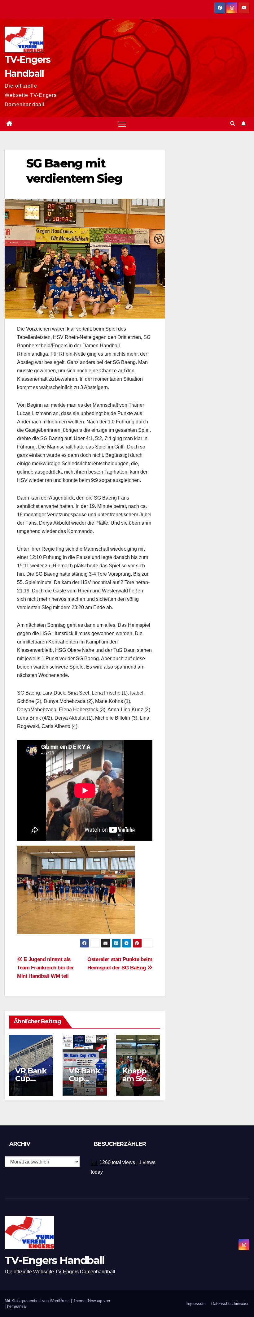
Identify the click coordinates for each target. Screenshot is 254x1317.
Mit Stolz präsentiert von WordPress (38, 1300)
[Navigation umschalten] (122, 124)
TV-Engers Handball (54, 1260)
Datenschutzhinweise (230, 1303)
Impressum (196, 1303)
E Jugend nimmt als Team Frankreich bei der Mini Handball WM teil (45, 967)
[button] (232, 123)
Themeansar (16, 1306)
